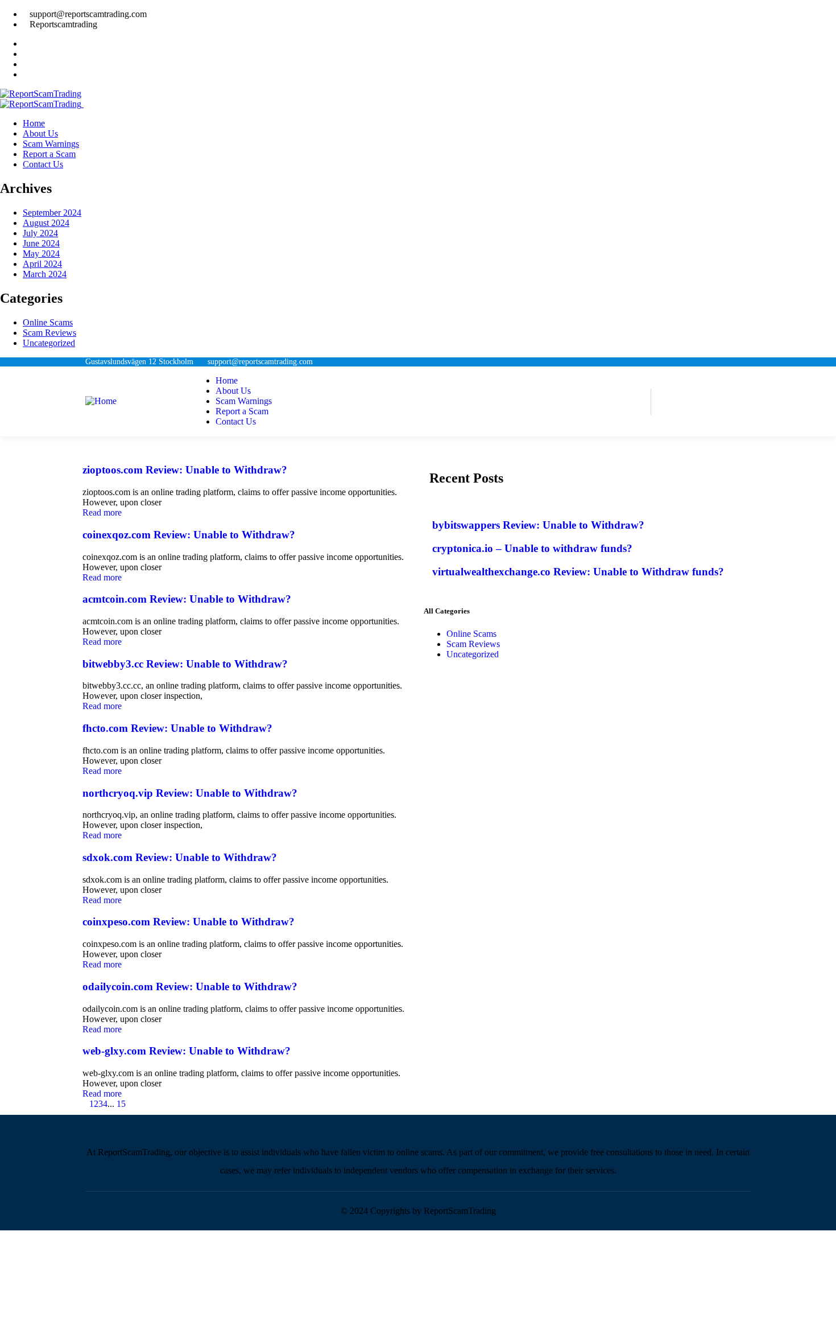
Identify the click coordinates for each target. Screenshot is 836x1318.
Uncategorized (49, 343)
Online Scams (48, 322)
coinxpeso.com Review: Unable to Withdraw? (188, 922)
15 (121, 1104)
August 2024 (46, 223)
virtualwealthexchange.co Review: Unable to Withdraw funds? (578, 572)
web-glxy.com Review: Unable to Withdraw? (186, 1051)
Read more (102, 512)
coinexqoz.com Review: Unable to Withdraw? (188, 535)
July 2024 (40, 233)
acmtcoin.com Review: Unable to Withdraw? (186, 599)
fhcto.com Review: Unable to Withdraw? (177, 728)
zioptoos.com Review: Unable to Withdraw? (184, 470)
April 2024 (42, 264)
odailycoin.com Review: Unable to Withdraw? (189, 986)
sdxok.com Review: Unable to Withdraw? (179, 857)
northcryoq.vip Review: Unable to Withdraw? (189, 793)
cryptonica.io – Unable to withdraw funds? (532, 548)
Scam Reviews (49, 332)
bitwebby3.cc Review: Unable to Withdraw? (185, 664)
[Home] (101, 401)
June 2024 (41, 243)
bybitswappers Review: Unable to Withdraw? (538, 525)
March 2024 (45, 274)
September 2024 (52, 212)
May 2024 (41, 253)
